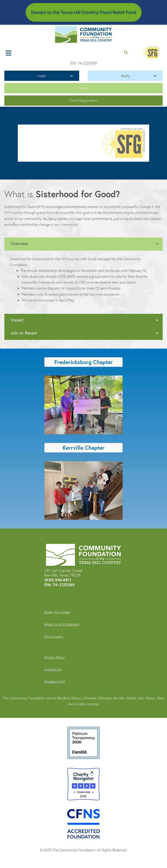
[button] (83, 88)
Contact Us (53, 669)
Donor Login (53, 636)
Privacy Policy (54, 657)
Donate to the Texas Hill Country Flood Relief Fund (83, 12)
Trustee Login (54, 681)
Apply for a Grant (57, 612)
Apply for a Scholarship (61, 624)
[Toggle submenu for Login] (71, 76)
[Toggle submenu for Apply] (155, 76)
